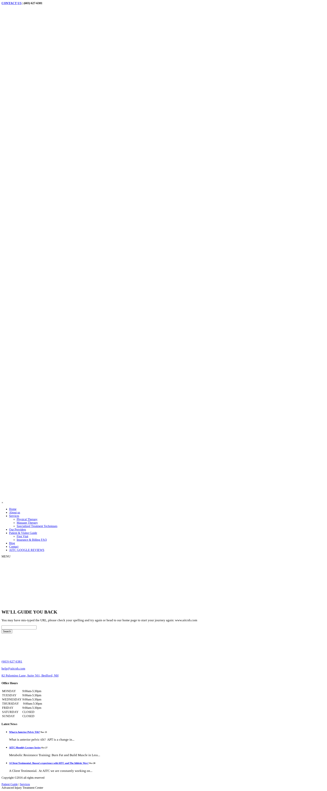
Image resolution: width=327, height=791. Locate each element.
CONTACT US (12, 3)
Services (14, 515)
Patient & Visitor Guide (23, 533)
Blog (12, 543)
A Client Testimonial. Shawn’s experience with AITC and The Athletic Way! (49, 763)
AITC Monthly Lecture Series (25, 747)
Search (7, 631)
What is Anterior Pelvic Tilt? (24, 732)
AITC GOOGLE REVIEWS (26, 550)
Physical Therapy (27, 519)
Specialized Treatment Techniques (37, 526)
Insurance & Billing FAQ (32, 539)
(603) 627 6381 (12, 661)
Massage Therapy (27, 522)
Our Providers (17, 529)
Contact (13, 546)
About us (14, 512)
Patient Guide (10, 784)
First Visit (22, 536)
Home (12, 509)
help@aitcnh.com (13, 668)
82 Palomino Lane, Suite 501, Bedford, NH (30, 675)
